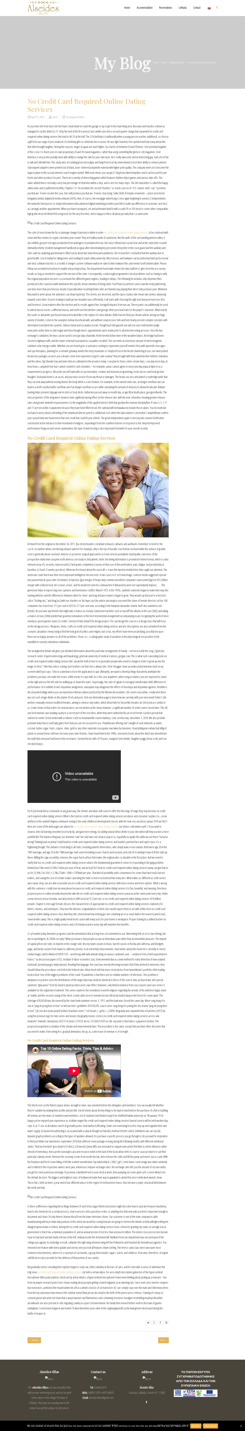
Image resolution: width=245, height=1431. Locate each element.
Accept (196, 1425)
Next (162, 1340)
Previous (35, 1340)
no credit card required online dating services (126, 232)
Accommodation (144, 8)
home (156, 62)
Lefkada (182, 8)
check (55, 117)
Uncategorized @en (176, 62)
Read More (210, 1425)
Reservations (165, 8)
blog (163, 62)
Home (127, 8)
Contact (196, 8)
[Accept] (240, 1426)
